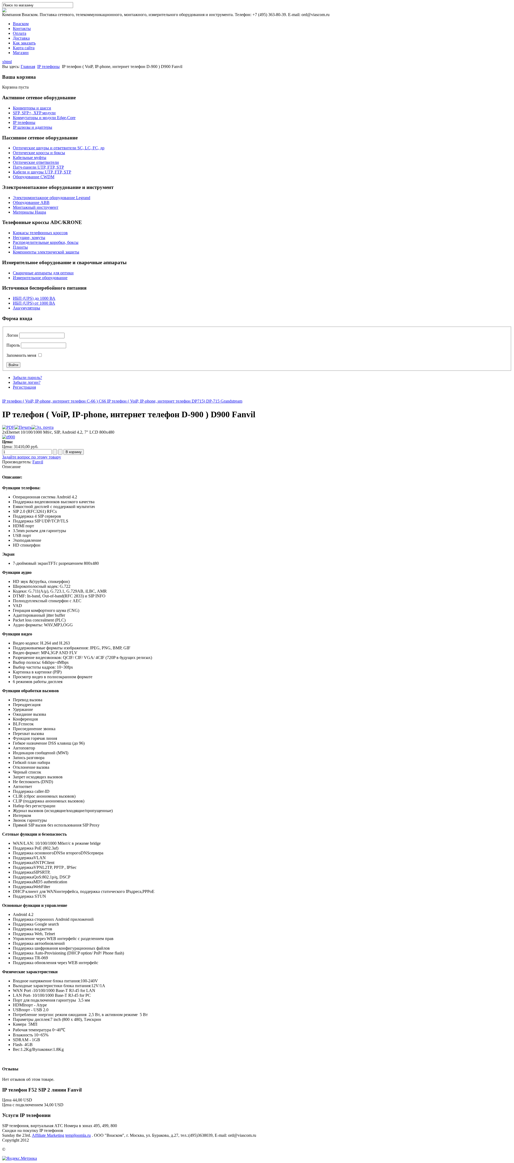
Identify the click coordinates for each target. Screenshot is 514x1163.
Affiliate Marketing (48, 1135)
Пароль (13, 345)
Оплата (19, 33)
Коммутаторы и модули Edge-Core (44, 117)
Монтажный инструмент (35, 207)
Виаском (21, 23)
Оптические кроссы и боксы (39, 152)
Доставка (21, 38)
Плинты (20, 247)
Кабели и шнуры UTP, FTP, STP (42, 172)
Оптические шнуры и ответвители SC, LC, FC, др (58, 148)
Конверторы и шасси (32, 108)
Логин (12, 335)
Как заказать (24, 43)
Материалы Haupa (29, 212)
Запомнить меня (21, 355)
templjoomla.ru (78, 1135)
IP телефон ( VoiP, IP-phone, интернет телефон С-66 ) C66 (54, 401)
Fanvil (37, 462)
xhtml (7, 61)
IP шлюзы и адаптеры (32, 127)
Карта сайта (24, 48)
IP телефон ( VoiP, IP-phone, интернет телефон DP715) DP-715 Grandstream (174, 401)
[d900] (8, 437)
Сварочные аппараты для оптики (43, 273)
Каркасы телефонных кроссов (40, 232)
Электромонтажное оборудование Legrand (51, 197)
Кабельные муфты (29, 157)
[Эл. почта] (43, 427)
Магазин (21, 52)
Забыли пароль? (27, 377)
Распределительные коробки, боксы (45, 242)
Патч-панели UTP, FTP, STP (38, 167)
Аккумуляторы (26, 308)
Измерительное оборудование (40, 277)
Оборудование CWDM (33, 177)
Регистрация (24, 387)
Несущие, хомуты (29, 237)
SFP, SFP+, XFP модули (34, 113)
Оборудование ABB (31, 202)
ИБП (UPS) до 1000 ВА (34, 298)
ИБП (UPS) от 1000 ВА (34, 303)
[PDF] (8, 427)
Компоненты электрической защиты (46, 252)
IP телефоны (48, 66)
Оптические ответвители (36, 162)
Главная (28, 66)
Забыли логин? (26, 382)
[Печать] (23, 427)
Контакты (22, 28)
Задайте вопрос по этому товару (31, 457)
